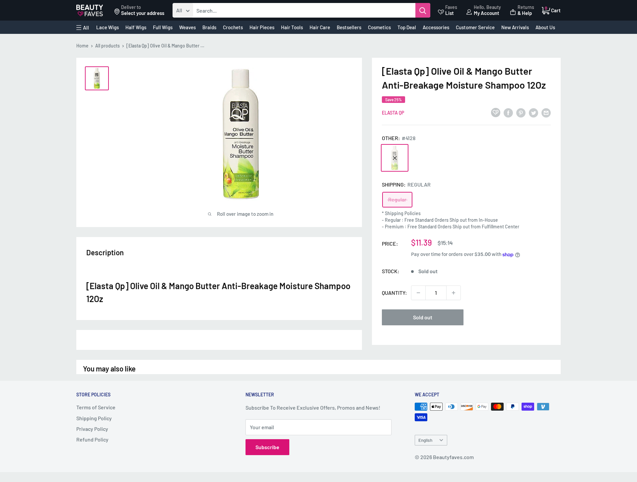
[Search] (422, 10)
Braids (209, 27)
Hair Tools (292, 27)
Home (82, 45)
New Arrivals (515, 27)
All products (107, 45)
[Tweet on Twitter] (533, 112)
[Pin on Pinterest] (521, 112)
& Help (525, 13)
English (425, 440)
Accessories (436, 27)
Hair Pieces (261, 27)
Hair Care (320, 27)
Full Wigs (163, 27)
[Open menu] (82, 27)
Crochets (233, 27)
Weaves (187, 27)
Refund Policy (92, 439)
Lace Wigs (107, 27)
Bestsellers (349, 27)
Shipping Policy (94, 418)
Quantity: (394, 292)
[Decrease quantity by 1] (418, 293)
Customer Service (475, 27)
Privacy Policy (92, 429)
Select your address (142, 13)
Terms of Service (95, 407)
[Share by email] (546, 112)
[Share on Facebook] (508, 112)
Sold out (422, 317)
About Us (545, 27)
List (449, 13)
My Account (486, 13)
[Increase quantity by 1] (453, 293)
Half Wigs (135, 27)
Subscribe (267, 447)
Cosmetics (379, 27)
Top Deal (406, 27)
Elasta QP (393, 113)
